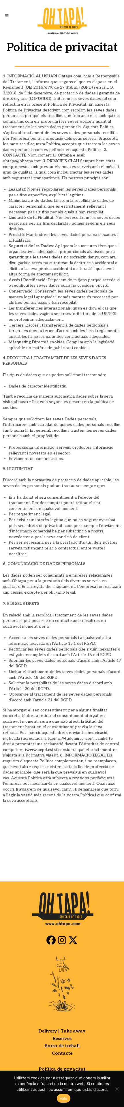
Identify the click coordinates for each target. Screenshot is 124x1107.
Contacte (62, 1053)
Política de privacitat (62, 1069)
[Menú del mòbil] (7, 16)
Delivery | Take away (62, 1031)
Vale (63, 1098)
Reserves (62, 1038)
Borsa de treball (62, 1046)
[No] (117, 1089)
